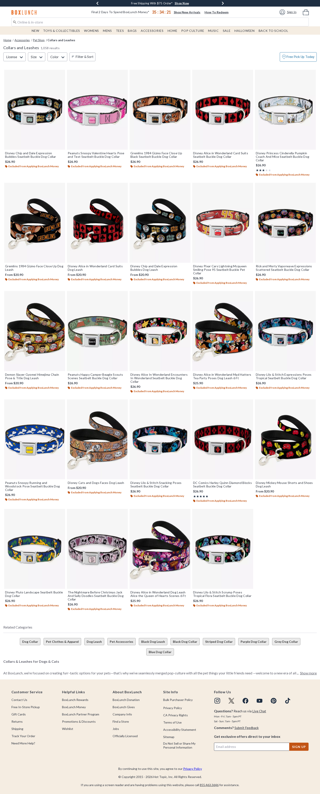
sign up (299, 747)
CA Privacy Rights (175, 715)
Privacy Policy (172, 708)
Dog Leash (94, 641)
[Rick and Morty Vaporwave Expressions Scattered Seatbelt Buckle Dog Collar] (285, 223)
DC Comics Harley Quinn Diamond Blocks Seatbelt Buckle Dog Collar (222, 484)
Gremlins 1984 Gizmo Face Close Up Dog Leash (34, 267)
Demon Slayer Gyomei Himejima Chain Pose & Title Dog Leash (32, 376)
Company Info (122, 714)
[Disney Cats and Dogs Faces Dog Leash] (97, 439)
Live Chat (259, 711)
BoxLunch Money (74, 707)
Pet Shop (39, 40)
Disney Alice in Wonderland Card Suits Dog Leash (95, 267)
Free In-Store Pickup (25, 707)
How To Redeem (217, 12)
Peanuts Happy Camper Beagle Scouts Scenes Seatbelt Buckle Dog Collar (95, 376)
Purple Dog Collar (254, 641)
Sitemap (168, 737)
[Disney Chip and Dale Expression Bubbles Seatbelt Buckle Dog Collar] (34, 110)
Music (213, 30)
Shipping (17, 729)
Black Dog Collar (185, 641)
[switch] (298, 57)
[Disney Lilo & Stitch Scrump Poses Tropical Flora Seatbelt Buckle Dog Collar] (222, 549)
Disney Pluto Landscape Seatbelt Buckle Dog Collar (34, 594)
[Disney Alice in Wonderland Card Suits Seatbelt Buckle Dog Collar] (222, 110)
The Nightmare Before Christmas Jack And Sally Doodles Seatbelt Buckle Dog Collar (96, 596)
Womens (91, 30)
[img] (217, 700)
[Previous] (97, 3)
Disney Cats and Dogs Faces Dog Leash (96, 483)
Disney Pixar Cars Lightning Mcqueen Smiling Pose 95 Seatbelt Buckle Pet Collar (220, 269)
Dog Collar (30, 641)
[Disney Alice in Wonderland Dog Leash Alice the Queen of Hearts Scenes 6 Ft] (160, 549)
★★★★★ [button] (260, 170)
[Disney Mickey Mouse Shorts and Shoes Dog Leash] (285, 439)
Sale (227, 30)
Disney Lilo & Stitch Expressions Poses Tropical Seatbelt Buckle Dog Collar (283, 376)
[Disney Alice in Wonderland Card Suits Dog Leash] (97, 223)
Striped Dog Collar (219, 641)
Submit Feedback (246, 728)
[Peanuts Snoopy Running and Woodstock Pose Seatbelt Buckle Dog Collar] (34, 439)
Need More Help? (23, 743)
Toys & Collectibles (61, 30)
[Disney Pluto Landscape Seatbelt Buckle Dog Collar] (34, 549)
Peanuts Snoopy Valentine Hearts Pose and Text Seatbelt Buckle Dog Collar (96, 154)
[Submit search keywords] (14, 21)
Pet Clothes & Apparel (62, 641)
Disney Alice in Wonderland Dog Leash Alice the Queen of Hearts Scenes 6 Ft (158, 594)
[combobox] (160, 22)
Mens (107, 30)
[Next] (222, 3)
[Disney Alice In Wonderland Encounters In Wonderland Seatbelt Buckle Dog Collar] (160, 331)
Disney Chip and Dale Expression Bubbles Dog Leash (153, 267)
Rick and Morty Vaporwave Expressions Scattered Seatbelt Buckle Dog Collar (284, 267)
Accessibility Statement (179, 729)
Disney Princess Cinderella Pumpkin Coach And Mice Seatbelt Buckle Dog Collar (282, 156)
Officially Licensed (125, 736)
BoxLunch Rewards (75, 700)
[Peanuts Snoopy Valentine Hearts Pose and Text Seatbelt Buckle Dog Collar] (97, 110)
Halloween (244, 30)
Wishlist (67, 729)
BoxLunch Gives (124, 707)
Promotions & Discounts (79, 721)
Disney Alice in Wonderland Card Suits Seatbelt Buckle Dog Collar (220, 154)
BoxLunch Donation (126, 700)
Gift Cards (18, 714)
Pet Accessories (121, 641)
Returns (17, 721)
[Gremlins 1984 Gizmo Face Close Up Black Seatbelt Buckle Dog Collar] (160, 110)
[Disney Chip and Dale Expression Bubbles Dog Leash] (160, 223)
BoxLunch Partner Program (80, 714)
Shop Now (182, 3)
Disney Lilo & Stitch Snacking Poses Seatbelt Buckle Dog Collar (156, 484)
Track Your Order (23, 736)
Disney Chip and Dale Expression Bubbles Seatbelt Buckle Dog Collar (30, 154)
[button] (289, 12)
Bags (132, 30)
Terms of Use (172, 722)
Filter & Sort (84, 57)
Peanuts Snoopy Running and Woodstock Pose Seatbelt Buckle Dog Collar (32, 486)
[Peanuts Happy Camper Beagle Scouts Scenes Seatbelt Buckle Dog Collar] (97, 331)
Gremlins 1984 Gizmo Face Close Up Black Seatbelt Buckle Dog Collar (156, 154)
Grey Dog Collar (286, 641)
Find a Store (121, 721)
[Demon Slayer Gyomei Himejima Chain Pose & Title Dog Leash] (34, 331)
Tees (120, 30)
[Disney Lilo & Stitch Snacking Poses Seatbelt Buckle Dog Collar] (160, 439)
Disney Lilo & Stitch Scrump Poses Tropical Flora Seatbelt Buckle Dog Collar (222, 594)
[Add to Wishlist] (61, 74)
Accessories (152, 30)
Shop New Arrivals (187, 12)
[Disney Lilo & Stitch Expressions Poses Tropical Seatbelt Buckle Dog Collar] (285, 331)
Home (172, 30)
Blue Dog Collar (160, 652)
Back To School (273, 30)
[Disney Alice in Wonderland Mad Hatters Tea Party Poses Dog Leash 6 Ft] (222, 331)
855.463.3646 (209, 785)
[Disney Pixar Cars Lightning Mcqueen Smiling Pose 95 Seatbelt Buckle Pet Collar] (222, 223)
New (35, 30)
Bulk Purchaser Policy (178, 700)
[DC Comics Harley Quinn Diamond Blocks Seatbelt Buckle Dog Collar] (222, 439)
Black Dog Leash (153, 641)
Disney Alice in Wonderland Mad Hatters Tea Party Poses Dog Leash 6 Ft (222, 376)
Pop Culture (192, 30)
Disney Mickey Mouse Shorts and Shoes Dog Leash (284, 484)
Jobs (116, 729)
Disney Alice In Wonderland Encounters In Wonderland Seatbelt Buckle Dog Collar (159, 378)
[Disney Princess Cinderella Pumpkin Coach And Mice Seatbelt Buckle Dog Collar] (285, 110)
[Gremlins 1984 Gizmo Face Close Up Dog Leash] (34, 223)
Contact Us (19, 700)
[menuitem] (306, 12)
